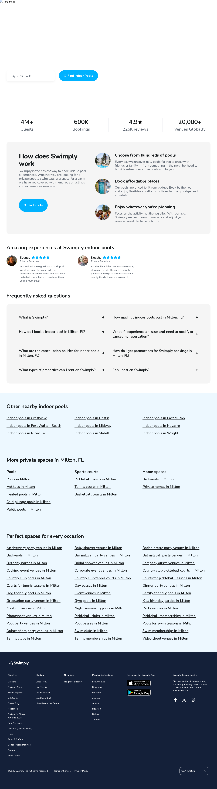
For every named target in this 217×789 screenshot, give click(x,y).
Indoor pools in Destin (92, 418)
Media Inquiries (15, 692)
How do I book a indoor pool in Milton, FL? (52, 331)
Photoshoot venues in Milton (29, 615)
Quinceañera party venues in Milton (35, 630)
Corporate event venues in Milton (101, 570)
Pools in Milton (18, 479)
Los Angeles (98, 681)
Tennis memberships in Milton (98, 638)
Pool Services (15, 723)
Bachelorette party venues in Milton (170, 547)
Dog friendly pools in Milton (29, 593)
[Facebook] (175, 699)
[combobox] (31, 75)
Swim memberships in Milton (165, 630)
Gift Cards (13, 697)
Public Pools (14, 755)
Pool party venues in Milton (28, 623)
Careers (12, 681)
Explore (12, 750)
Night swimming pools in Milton (100, 608)
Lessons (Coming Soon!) (20, 728)
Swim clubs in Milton (91, 630)
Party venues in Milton (160, 608)
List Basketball (43, 697)
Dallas (95, 714)
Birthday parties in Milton (27, 563)
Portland (96, 692)
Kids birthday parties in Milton (166, 600)
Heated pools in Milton (25, 494)
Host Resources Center (48, 703)
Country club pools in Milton (29, 578)
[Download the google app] (139, 692)
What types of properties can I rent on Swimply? (57, 370)
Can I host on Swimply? (130, 370)
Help (10, 733)
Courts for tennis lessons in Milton (33, 585)
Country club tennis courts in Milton (103, 578)
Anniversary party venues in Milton (34, 547)
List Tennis (41, 687)
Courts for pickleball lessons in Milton (172, 578)
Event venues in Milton (93, 593)
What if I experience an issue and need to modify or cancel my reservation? (152, 334)
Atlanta (96, 697)
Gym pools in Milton (90, 600)
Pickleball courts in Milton (95, 479)
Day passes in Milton (91, 585)
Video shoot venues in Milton (165, 638)
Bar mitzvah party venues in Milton (102, 555)
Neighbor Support (73, 681)
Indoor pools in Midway (93, 425)
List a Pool (41, 681)
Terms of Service (62, 770)
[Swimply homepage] (108, 5)
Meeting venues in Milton (27, 608)
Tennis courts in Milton (93, 486)
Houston (96, 708)
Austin (95, 703)
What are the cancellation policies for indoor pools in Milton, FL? (59, 353)
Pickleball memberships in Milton (169, 615)
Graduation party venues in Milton (34, 600)
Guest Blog (13, 703)
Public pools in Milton (24, 509)
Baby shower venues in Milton (98, 547)
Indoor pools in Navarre (161, 425)
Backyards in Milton (158, 479)
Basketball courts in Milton (96, 494)
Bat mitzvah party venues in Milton (170, 555)
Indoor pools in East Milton (163, 418)
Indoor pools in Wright (160, 433)
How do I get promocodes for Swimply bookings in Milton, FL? (152, 353)
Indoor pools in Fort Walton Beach (34, 425)
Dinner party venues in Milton (166, 585)
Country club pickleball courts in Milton (173, 570)
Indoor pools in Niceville (26, 433)
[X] (184, 699)
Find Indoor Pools (80, 76)
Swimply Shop (15, 687)
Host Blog (13, 708)
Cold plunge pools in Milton (29, 501)
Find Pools (35, 205)
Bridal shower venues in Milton (99, 563)
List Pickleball (43, 692)
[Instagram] (193, 699)
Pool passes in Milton (91, 623)
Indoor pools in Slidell (92, 433)
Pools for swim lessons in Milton (167, 623)
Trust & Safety (15, 739)
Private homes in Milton (161, 486)
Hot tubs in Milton (21, 486)
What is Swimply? (33, 317)
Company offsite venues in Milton (168, 563)
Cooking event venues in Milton (31, 570)
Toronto (96, 719)
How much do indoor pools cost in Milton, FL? (147, 317)
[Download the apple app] (139, 683)
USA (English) (188, 770)
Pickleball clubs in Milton (95, 615)
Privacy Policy (81, 770)
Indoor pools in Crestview (27, 418)
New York (97, 687)
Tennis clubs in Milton (24, 638)
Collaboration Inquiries (19, 744)
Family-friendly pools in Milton (166, 593)
